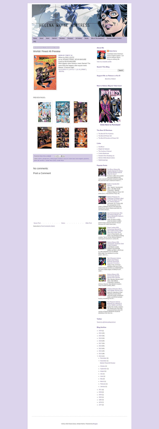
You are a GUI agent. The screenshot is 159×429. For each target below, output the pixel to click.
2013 (100, 353)
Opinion (54, 38)
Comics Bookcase (103, 153)
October (102, 366)
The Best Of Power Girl (105, 136)
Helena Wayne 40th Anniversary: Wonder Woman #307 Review (113, 276)
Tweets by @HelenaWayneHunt (106, 322)
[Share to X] (60, 156)
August (102, 371)
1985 (100, 400)
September (103, 369)
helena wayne (54, 158)
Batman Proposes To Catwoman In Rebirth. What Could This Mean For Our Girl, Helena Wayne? (115, 199)
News (47, 38)
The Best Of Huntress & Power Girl (108, 138)
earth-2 (40, 158)
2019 (100, 338)
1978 (100, 402)
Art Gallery (79, 38)
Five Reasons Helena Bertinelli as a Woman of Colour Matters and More (114, 303)
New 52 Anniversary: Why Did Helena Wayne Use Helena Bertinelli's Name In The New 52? (115, 215)
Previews (70, 38)
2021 (100, 333)
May (101, 379)
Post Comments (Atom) (48, 226)
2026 (100, 330)
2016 (100, 346)
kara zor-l (66, 158)
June (102, 376)
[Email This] (56, 156)
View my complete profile (104, 62)
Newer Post (37, 223)
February (103, 384)
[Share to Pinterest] (64, 156)
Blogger (95, 424)
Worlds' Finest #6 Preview (107, 363)
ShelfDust (101, 147)
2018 (100, 341)
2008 (100, 392)
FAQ (34, 41)
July (101, 374)
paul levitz (86, 158)
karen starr (72, 158)
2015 (100, 348)
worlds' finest (60, 160)
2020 (100, 336)
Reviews (62, 38)
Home (35, 38)
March (102, 381)
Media (86, 38)
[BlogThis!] (58, 156)
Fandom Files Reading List (106, 155)
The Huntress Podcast (104, 151)
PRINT (83, 69)
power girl (36, 160)
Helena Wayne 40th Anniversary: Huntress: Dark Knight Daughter (115, 243)
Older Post (89, 223)
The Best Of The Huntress (105, 133)
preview (42, 160)
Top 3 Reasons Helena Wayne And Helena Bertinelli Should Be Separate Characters (114, 260)
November (103, 361)
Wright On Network (103, 149)
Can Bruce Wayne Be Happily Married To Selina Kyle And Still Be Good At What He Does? (115, 172)
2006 (100, 395)
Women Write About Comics (106, 158)
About (41, 38)
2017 (100, 343)
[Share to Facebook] (62, 156)
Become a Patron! (110, 79)
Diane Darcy (113, 51)
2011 (100, 389)
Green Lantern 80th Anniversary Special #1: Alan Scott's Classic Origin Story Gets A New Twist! (115, 230)
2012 (100, 356)
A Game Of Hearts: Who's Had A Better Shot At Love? (115, 289)
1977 (100, 405)
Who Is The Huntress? (97, 38)
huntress (60, 158)
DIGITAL (61, 71)
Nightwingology (103, 160)
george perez (46, 158)
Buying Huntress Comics (114, 38)
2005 (100, 397)
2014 (100, 351)
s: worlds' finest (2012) (50, 160)
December (103, 358)
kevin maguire (79, 158)
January (102, 386)
